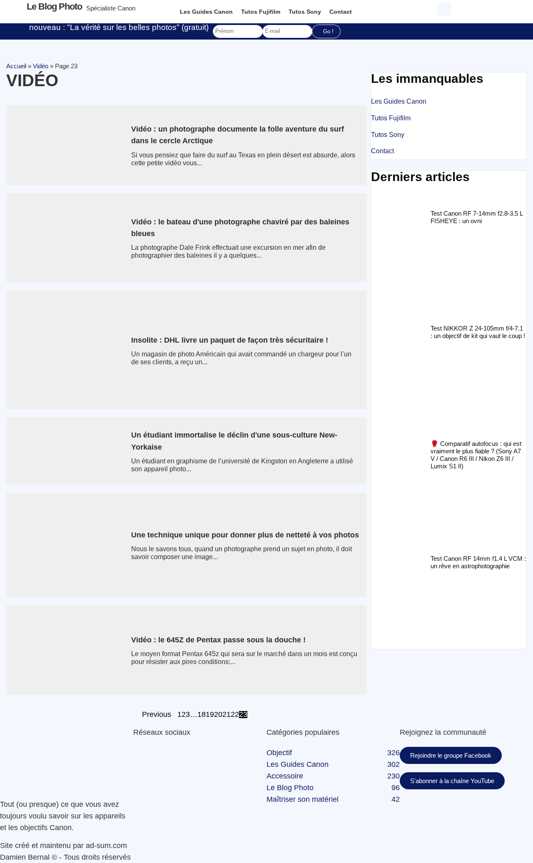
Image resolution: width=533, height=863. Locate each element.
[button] (444, 9)
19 (210, 715)
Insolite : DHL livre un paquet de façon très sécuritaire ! (229, 340)
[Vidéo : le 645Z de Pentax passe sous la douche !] (65, 649)
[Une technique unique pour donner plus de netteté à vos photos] (65, 545)
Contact (340, 11)
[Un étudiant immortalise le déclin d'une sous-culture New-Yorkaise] (65, 451)
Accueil (16, 66)
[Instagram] (136, 787)
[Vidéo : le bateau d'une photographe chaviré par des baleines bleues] (65, 237)
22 (235, 715)
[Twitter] (136, 764)
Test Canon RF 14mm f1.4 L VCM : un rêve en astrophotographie (478, 562)
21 (226, 715)
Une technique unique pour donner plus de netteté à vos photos (245, 535)
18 (201, 715)
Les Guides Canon (206, 11)
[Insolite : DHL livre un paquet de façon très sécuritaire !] (65, 350)
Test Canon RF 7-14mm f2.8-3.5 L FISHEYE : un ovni (477, 217)
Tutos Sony (305, 11)
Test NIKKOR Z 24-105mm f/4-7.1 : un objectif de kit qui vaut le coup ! (478, 332)
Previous (156, 715)
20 (218, 715)
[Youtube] (136, 776)
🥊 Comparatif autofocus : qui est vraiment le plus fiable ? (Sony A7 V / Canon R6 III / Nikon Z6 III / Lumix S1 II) (476, 455)
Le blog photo (54, 6)
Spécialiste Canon (110, 8)
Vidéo (40, 66)
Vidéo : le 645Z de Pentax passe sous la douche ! (218, 640)
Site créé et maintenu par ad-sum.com (63, 845)
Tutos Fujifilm (260, 11)
